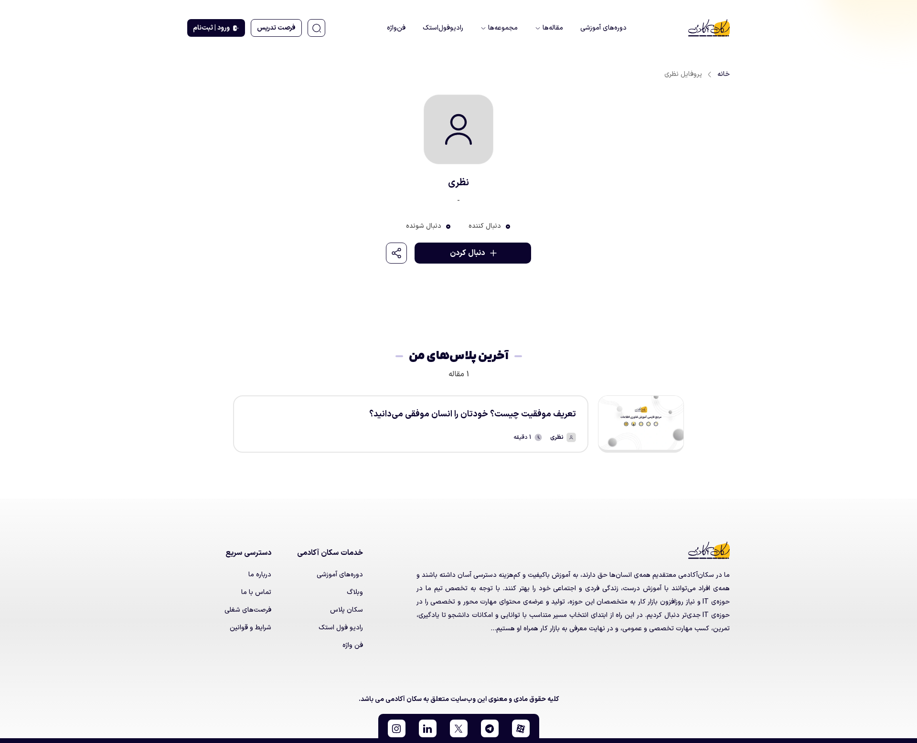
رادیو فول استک (341, 628)
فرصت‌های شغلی (247, 610)
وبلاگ (355, 592)
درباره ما (259, 575)
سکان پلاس (346, 610)
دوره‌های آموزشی (340, 575)
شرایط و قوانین (250, 628)
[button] (521, 728)
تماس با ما (256, 592)
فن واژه (352, 645)
